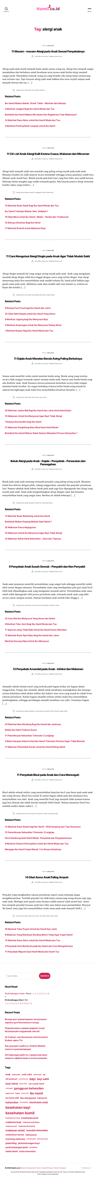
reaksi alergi (50, 295)
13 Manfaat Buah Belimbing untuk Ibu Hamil (27, 516)
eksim (46, 813)
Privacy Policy (52, 1168)
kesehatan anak (39, 1102)
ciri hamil (9, 1088)
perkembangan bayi (29, 1143)
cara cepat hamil (36, 1084)
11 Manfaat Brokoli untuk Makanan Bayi (25, 228)
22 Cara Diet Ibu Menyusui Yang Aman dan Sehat (30, 618)
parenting (11, 1143)
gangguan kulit (40, 192)
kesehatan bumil (20, 1113)
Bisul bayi (31, 813)
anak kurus (28, 605)
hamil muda (24, 1093)
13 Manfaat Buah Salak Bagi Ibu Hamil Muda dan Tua (32, 205)
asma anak (28, 916)
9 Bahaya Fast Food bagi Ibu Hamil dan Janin (28, 308)
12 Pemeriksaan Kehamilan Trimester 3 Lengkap (29, 832)
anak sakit (27, 90)
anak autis (16, 1074)
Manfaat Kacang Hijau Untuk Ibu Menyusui (27, 641)
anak (8, 1074)
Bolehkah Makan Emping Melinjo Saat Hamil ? (28, 521)
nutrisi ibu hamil (42, 1139)
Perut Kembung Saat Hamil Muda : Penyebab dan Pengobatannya (38, 838)
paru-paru (43, 397)
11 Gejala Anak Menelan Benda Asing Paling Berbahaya (48, 358)
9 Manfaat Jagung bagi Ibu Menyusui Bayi (26, 319)
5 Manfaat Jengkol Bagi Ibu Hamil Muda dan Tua (29, 109)
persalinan (33, 1147)
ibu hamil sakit (12, 1098)
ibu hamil (36, 1093)
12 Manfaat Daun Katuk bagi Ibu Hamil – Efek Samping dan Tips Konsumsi (43, 826)
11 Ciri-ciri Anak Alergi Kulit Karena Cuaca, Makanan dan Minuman (48, 153)
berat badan (44, 605)
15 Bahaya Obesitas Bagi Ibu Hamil (22, 222)
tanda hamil (12, 1151)
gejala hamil (10, 1093)
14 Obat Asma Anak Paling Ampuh (48, 877)
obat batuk (48, 503)
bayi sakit (43, 1079)
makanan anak (54, 605)
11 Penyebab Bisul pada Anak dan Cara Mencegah (48, 774)
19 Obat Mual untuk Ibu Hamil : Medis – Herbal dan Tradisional (36, 217)
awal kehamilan (23, 1079)
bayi (33, 1079)
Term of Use (41, 1168)
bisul (26, 813)
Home (44, 45)
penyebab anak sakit (39, 295)
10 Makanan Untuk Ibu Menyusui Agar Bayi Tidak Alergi (33, 416)
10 (25, 1003)
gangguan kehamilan (29, 1088)
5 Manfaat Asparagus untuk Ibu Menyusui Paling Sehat (33, 325)
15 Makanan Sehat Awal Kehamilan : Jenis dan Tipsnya (33, 538)
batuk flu (38, 503)
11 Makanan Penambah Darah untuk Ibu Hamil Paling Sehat (35, 747)
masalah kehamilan (37, 1130)
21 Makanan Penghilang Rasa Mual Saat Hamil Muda (31, 427)
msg (43, 503)
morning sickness (15, 1139)
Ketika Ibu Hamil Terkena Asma (21, 730)
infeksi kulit (49, 192)
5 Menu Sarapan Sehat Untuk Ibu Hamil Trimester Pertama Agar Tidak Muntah (45, 741)
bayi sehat (12, 1083)
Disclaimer (31, 1168)
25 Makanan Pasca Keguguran (20, 527)
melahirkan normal (15, 1134)
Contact (63, 1168)
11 (28, 1003)
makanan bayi (13, 1122)
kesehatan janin (29, 1118)
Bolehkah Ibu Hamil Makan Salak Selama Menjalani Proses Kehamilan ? (41, 433)
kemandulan (24, 1102)
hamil (17, 1093)
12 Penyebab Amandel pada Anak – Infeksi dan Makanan (48, 669)
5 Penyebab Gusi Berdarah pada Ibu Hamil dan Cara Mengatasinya (39, 946)
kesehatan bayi (18, 1107)
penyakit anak (53, 813)
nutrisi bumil (31, 1139)
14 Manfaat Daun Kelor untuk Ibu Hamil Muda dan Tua (32, 120)
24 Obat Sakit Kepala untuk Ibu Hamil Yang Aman (30, 313)
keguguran (42, 1098)
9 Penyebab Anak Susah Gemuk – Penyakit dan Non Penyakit (48, 566)
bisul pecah (39, 813)
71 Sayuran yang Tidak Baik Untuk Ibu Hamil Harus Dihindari (36, 629)
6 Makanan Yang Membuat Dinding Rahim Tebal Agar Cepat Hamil (39, 934)
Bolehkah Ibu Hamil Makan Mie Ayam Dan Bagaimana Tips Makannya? (41, 114)
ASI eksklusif (11, 1079)
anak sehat (35, 90)
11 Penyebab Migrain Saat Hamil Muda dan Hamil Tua (32, 951)
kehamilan (12, 1102)
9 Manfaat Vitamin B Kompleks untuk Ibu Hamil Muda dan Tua (36, 843)
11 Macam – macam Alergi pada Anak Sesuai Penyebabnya (48, 51)
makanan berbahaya (31, 1122)
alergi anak (20, 90)
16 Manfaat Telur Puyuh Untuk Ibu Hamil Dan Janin (31, 929)
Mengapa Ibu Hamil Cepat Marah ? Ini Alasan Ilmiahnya (33, 849)
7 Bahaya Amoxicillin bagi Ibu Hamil (23, 421)
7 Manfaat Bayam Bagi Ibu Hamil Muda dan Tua (29, 330)
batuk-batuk (55, 711)
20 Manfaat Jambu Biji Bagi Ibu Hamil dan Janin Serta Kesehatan (38, 410)
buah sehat (23, 1084)
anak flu (47, 711)
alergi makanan (29, 192)
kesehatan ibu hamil (13, 1118)
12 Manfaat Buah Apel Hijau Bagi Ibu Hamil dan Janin (32, 635)
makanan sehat (15, 1130)
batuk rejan (35, 397)
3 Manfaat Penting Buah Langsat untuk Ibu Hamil (30, 126)
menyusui (31, 1134)
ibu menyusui (28, 1097)
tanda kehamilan (27, 1151)
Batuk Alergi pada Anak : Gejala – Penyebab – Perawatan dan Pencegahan (48, 462)
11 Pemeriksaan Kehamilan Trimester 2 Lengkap (29, 735)
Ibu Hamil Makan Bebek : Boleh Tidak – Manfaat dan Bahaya (35, 103)
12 (31, 1003)
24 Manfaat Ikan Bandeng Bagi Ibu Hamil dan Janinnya (33, 724)
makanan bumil (11, 1126)
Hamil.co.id (15, 1168)
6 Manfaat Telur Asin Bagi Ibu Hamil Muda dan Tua (31, 624)
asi (44, 1074)
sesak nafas (64, 711)
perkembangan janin (17, 1147)
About (23, 1168)
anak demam (39, 711)
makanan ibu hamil (26, 1126)
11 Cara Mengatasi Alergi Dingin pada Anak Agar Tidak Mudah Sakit (48, 256)
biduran (42, 90)
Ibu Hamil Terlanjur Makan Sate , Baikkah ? (26, 211)
